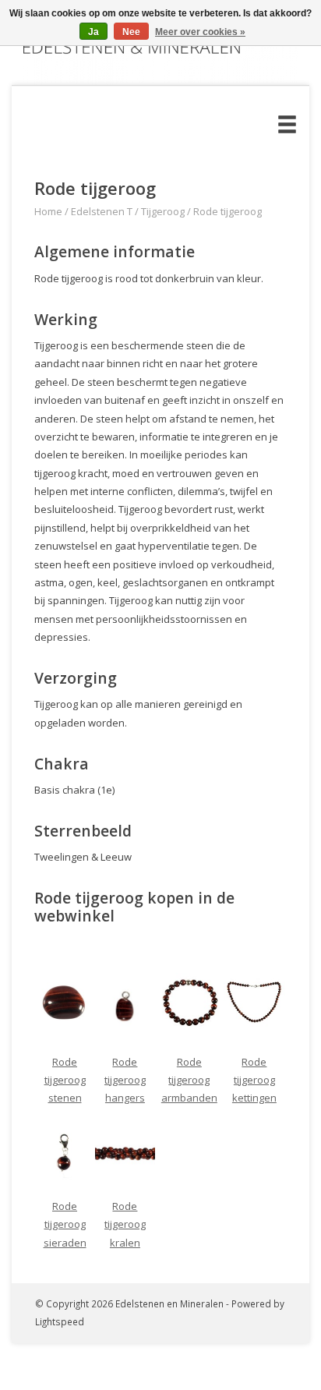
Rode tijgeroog (227, 211)
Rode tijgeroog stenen (65, 1080)
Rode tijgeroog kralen (125, 1224)
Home (48, 211)
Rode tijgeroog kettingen (254, 1080)
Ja (93, 32)
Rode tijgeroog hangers (125, 1080)
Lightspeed (59, 1321)
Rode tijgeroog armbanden (189, 1080)
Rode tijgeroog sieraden (65, 1224)
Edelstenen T (101, 211)
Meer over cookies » (200, 32)
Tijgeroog (163, 211)
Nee (131, 32)
